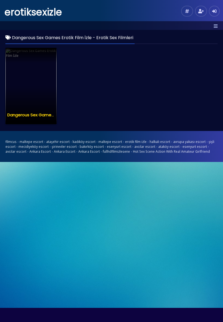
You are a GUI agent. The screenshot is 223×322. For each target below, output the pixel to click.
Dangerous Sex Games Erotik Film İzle (44, 115)
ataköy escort (168, 146)
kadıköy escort (84, 141)
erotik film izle (136, 141)
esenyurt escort (119, 146)
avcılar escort (144, 146)
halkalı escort (160, 141)
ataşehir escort (58, 141)
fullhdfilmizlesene (116, 151)
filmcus (11, 141)
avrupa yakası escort (189, 141)
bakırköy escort (92, 146)
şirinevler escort (64, 146)
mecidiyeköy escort (33, 146)
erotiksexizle (33, 12)
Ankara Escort (40, 151)
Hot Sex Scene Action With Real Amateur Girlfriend (171, 151)
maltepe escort (31, 141)
